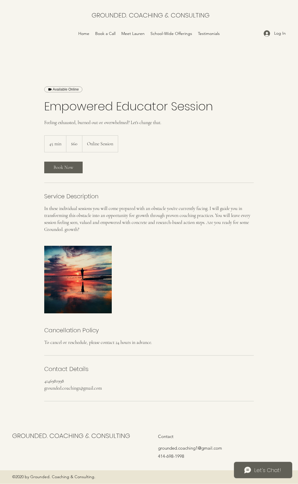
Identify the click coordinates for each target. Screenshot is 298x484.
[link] (63, 167)
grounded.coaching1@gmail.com (190, 448)
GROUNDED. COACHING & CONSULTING (151, 15)
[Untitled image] (78, 279)
